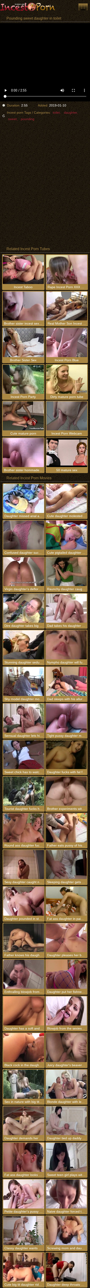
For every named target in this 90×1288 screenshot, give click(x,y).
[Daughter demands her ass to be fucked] (23, 1120)
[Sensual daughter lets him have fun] (23, 718)
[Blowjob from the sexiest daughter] (66, 1010)
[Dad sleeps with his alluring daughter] (66, 681)
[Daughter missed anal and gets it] (23, 498)
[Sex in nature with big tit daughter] (23, 1084)
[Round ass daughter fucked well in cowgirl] (23, 827)
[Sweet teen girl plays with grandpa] (66, 1157)
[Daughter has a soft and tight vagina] (23, 1010)
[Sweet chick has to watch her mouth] (23, 754)
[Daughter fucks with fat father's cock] (66, 754)
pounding (27, 119)
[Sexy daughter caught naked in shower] (23, 864)
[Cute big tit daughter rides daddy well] (23, 1267)
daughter (70, 112)
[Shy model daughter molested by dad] (23, 681)
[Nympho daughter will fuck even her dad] (66, 644)
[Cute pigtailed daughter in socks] (66, 535)
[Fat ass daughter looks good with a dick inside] (23, 1157)
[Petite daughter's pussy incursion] (23, 1193)
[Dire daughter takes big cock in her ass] (23, 608)
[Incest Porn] (27, 7)
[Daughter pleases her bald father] (66, 937)
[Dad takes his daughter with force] (66, 608)
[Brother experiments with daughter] (66, 791)
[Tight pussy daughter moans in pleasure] (66, 718)
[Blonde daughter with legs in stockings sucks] (66, 1084)
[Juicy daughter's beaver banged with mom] (66, 1047)
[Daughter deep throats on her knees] (66, 1267)
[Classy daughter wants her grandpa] (23, 1230)
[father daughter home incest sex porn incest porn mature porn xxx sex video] (83, 6)
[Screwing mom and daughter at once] (66, 1230)
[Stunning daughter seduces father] (23, 644)
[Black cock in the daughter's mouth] (23, 1047)
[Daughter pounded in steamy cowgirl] (23, 901)
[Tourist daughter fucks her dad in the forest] (23, 791)
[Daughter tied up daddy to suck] (66, 1120)
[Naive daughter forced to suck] (66, 1193)
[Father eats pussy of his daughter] (66, 827)
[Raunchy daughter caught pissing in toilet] (66, 571)
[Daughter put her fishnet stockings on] (66, 974)
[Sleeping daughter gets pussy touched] (66, 864)
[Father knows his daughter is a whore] (23, 937)
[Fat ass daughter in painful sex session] (66, 901)
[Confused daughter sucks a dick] (23, 535)
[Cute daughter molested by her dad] (66, 498)
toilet (56, 112)
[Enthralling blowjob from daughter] (23, 974)
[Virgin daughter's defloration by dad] (23, 571)
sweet (12, 119)
